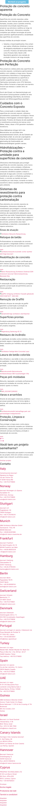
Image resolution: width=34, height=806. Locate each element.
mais (1, 249)
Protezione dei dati (8, 791)
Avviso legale (5, 787)
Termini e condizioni (8, 794)
